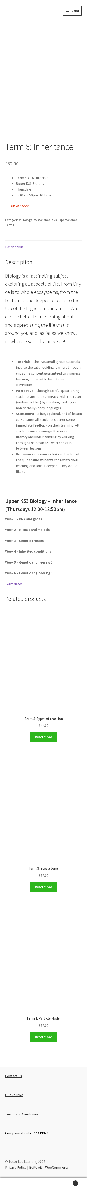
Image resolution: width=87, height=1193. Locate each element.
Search (43, 1185)
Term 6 (9, 225)
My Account (14, 1185)
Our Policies (14, 1095)
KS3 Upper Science (64, 220)
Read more (43, 737)
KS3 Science (41, 220)
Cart (67, 1181)
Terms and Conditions (22, 1114)
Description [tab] (14, 247)
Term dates (14, 584)
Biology (26, 220)
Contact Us (13, 1076)
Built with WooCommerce (49, 1167)
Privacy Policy (15, 1167)
